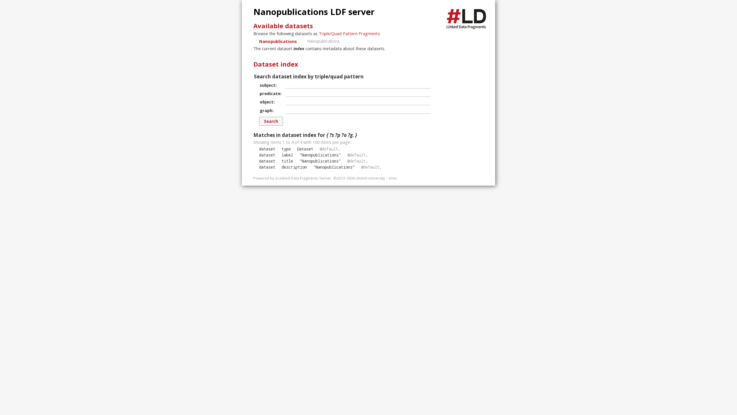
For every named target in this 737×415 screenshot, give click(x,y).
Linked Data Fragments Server (304, 178)
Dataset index (275, 64)
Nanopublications (278, 41)
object (266, 102)
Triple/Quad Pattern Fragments (349, 33)
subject (268, 85)
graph (266, 110)
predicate (270, 93)
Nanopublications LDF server (314, 12)
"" (320, 155)
